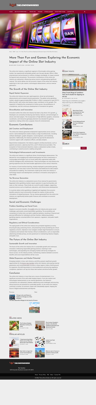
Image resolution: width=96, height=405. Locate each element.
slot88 (32, 209)
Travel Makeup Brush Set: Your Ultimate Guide (67, 124)
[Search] (84, 12)
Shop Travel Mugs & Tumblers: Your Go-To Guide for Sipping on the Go (74, 82)
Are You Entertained (20, 11)
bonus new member (28, 263)
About (51, 374)
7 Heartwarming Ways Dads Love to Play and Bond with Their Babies (14, 342)
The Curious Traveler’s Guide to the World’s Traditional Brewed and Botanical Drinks (40, 325)
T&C (48, 374)
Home (11, 11)
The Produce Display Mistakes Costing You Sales (14, 325)
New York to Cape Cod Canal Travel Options (14, 353)
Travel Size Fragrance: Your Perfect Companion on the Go (67, 135)
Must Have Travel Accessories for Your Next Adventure (67, 113)
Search (65, 144)
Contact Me (70, 11)
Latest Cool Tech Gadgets (40, 342)
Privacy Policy (42, 374)
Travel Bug (33, 11)
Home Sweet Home (60, 11)
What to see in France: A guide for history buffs (40, 353)
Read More (66, 105)
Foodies (40, 11)
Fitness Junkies (48, 11)
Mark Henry (13, 65)
